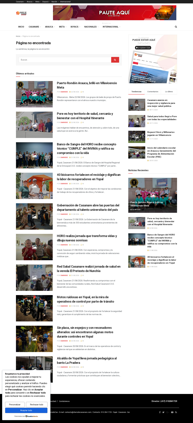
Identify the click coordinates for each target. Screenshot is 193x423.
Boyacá (45, 2)
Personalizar (14, 404)
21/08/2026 (75, 157)
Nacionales (90, 27)
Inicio (21, 27)
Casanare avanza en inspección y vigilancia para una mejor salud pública (161, 103)
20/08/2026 (75, 341)
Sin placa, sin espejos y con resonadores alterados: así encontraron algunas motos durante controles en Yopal (85, 332)
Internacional (65, 2)
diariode (64, 92)
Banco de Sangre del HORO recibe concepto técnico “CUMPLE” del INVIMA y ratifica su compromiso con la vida (86, 149)
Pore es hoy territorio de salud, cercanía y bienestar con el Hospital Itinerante (160, 221)
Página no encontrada (31, 36)
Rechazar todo (36, 404)
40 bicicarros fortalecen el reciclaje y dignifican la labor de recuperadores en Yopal (161, 260)
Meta (37, 2)
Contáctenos (64, 401)
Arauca (29, 2)
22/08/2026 (75, 92)
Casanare (20, 2)
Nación (54, 2)
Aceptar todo (26, 410)
